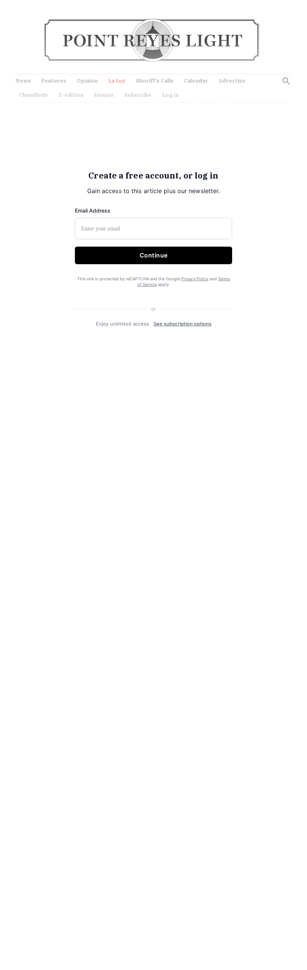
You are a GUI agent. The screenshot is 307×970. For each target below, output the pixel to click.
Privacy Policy (195, 278)
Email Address (92, 210)
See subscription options (183, 324)
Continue (154, 255)
